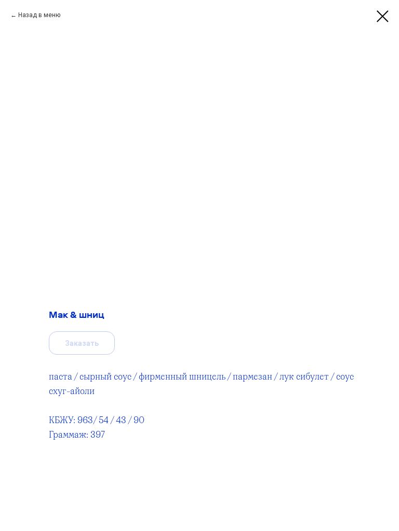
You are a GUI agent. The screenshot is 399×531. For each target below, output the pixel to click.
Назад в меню (39, 15)
